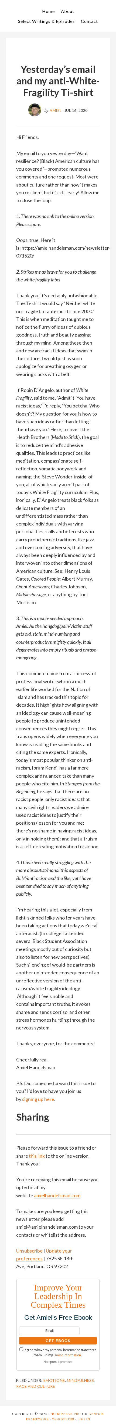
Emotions (54, 1380)
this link (37, 1156)
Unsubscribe (29, 1251)
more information (68, 1355)
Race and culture (35, 1386)
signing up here (38, 1099)
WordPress (63, 1419)
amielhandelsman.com (57, 1195)
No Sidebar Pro (65, 1413)
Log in (83, 1419)
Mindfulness (80, 1380)
